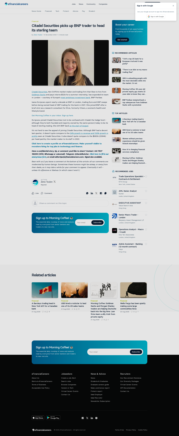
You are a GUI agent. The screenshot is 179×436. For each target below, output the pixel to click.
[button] (89, 218)
